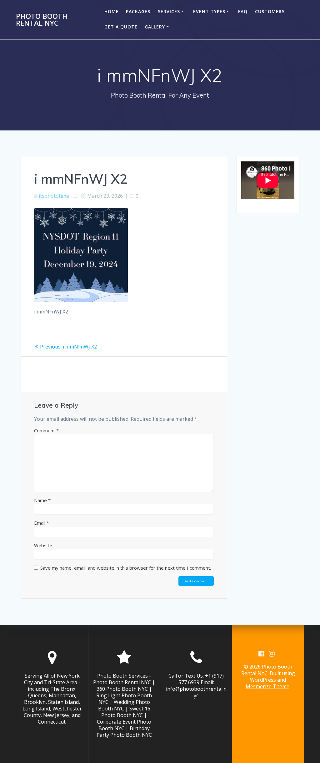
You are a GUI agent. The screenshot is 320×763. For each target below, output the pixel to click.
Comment (46, 430)
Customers (270, 11)
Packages (138, 11)
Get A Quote (121, 27)
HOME (111, 11)
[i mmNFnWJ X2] (81, 300)
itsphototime (54, 195)
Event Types (209, 11)
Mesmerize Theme (267, 686)
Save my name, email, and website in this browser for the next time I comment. (125, 568)
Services (169, 11)
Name (42, 500)
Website (43, 545)
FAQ (243, 11)
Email (41, 523)
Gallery (155, 27)
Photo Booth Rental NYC (42, 20)
